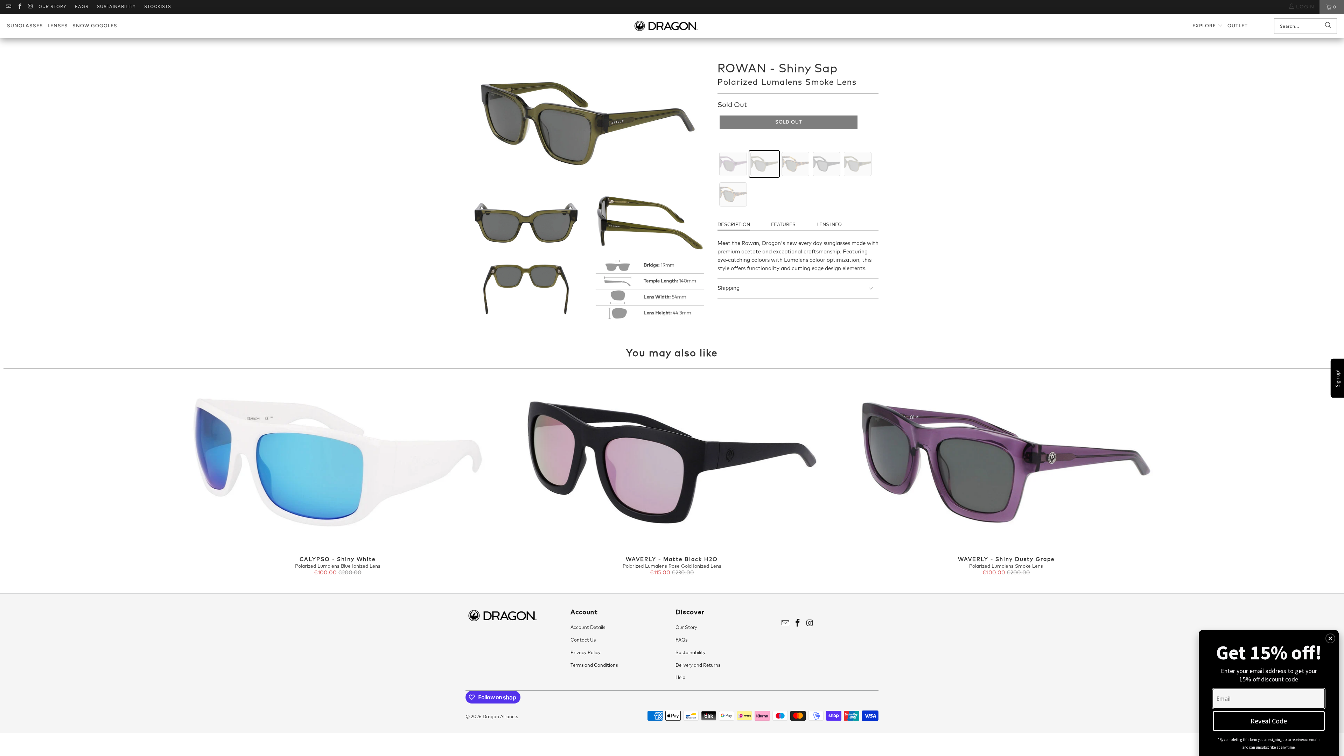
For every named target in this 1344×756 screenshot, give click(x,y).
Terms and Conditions (594, 665)
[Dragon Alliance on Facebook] (19, 7)
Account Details (587, 627)
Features (783, 225)
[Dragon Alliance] (666, 26)
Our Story (52, 7)
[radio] (733, 164)
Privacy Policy (585, 653)
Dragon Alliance (500, 717)
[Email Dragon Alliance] (8, 7)
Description (734, 225)
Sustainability (116, 7)
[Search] (1328, 26)
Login (1304, 7)
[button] (1207, 26)
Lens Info (829, 225)
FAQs (82, 7)
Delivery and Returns (698, 665)
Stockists (157, 7)
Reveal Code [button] (1269, 720)
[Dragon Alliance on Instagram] (30, 7)
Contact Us (583, 640)
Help (680, 678)
